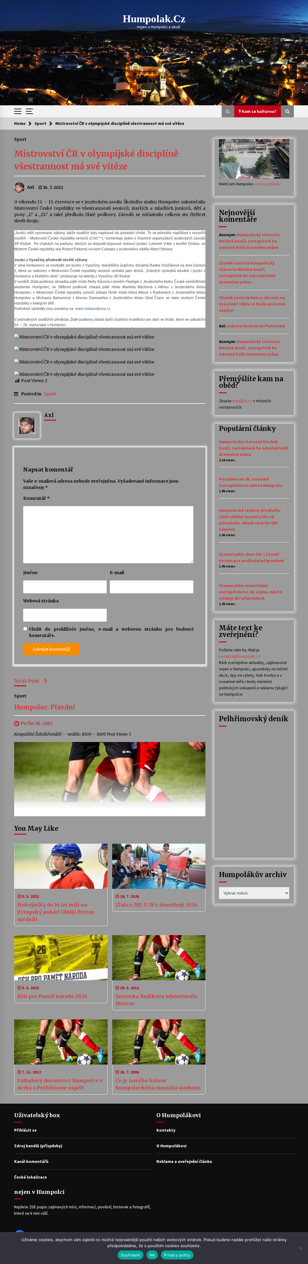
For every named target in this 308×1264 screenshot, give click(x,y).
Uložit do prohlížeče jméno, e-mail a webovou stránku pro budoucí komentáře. (111, 632)
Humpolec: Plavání (44, 707)
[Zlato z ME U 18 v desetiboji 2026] (159, 866)
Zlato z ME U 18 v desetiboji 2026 (157, 905)
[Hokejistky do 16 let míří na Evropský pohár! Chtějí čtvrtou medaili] (61, 866)
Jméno (30, 572)
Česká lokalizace (30, 1177)
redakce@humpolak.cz (239, 656)
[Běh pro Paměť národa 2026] (61, 957)
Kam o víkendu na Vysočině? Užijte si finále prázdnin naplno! (252, 304)
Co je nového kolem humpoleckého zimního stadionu (158, 1084)
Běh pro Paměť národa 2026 (52, 996)
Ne (152, 1255)
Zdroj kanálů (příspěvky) (38, 1145)
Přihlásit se (25, 1130)
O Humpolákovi (171, 1145)
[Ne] (300, 1248)
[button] (228, 111)
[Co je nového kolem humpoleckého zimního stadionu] (159, 1042)
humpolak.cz (154, 19)
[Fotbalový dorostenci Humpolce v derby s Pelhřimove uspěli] (61, 1042)
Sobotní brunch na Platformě (256, 326)
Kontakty (165, 1130)
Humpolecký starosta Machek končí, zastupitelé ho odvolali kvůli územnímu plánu (249, 241)
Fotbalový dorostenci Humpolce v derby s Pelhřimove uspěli (60, 1084)
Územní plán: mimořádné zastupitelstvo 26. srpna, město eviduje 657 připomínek (250, 592)
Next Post (26, 681)
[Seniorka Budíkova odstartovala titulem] (159, 957)
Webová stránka (41, 601)
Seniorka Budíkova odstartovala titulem (156, 999)
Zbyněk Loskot (233, 263)
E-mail (117, 572)
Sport (20, 139)
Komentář (36, 498)
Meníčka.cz (242, 400)
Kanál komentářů (31, 1161)
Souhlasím (130, 1255)
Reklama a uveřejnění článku (184, 1161)
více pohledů (268, 184)
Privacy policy (177, 1255)
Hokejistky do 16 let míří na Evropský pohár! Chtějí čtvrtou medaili (55, 912)
